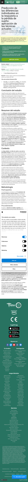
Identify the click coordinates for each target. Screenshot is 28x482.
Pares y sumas (21, 392)
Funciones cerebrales (7, 363)
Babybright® (13, 417)
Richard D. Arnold (19, 69)
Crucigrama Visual (7, 391)
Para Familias (14, 410)
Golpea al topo (21, 402)
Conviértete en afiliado (22, 471)
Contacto (17, 474)
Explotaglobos (20, 384)
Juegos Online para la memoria (14, 434)
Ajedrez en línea (7, 375)
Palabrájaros (20, 404)
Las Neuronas (7, 355)
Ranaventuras (20, 375)
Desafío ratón (20, 395)
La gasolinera (20, 391)
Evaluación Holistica (20, 357)
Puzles (20, 378)
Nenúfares (21, 401)
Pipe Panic (7, 379)
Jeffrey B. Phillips (5, 70)
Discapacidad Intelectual (7, 362)
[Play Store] (14, 332)
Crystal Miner (7, 381)
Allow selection (14, 264)
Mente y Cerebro (7, 352)
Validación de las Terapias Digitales (20, 351)
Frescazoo (21, 388)
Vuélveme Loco (7, 389)
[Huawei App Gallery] (14, 336)
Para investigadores (14, 413)
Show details (20, 256)
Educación (14, 414)
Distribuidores (14, 418)
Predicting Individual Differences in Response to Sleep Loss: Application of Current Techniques (13, 66)
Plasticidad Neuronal (7, 356)
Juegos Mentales (13, 431)
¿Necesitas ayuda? (20, 477)
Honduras (4, 479)
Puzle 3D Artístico (7, 405)
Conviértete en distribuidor (10, 474)
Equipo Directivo (23, 468)
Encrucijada (20, 385)
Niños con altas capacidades (14, 438)
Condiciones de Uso (5, 468)
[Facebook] (7, 344)
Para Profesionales (14, 411)
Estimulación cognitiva (14, 427)
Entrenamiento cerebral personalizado (14, 430)
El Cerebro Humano (7, 350)
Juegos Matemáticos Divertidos (13, 436)
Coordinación (7, 366)
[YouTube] (14, 344)
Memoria (7, 367)
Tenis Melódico (7, 398)
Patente (13, 416)
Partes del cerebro (7, 353)
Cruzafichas (20, 399)
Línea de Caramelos (21, 377)
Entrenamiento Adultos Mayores (20, 362)
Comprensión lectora (14, 437)
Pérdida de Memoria (7, 360)
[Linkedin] (20, 344)
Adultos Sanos (20, 354)
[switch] (24, 241)
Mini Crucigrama (7, 377)
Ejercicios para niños (14, 420)
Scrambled (7, 399)
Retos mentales (14, 440)
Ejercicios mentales (14, 428)
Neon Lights (7, 388)
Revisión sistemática (20, 365)
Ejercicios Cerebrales (14, 423)
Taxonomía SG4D (20, 366)
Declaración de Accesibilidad (10, 476)
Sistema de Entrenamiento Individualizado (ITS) (13, 424)
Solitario (7, 382)
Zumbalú (20, 382)
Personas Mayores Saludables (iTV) (20, 359)
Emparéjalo (7, 392)
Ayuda (22, 474)
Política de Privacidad (15, 468)
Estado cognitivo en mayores (20, 363)
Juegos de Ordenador (20, 353)
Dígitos (20, 381)
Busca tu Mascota (7, 401)
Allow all (14, 260)
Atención (7, 370)
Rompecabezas (21, 389)
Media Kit (15, 471)
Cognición (7, 359)
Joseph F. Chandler (10, 69)
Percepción (7, 369)
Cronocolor (7, 404)
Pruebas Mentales (14, 426)
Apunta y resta (21, 394)
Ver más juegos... (20, 405)
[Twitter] (10, 344)
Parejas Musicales (7, 402)
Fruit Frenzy (7, 378)
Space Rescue (7, 394)
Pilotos (20, 356)
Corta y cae (20, 398)
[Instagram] (17, 344)
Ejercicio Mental (14, 433)
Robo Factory (7, 384)
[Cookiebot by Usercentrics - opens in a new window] (20, 212)
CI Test (13, 441)
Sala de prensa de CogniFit (7, 471)
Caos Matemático (7, 395)
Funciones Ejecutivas (7, 365)
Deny (14, 269)
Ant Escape (7, 385)
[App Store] (14, 328)
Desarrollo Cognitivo (14, 421)
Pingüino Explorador (20, 379)
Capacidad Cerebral (7, 357)
